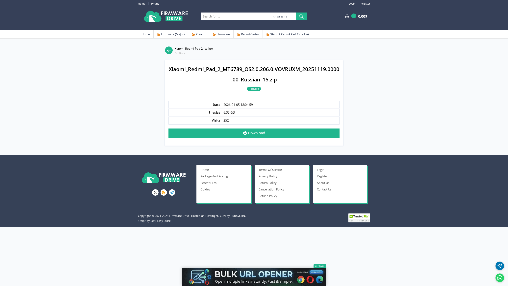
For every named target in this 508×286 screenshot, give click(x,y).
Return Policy (268, 183)
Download (256, 132)
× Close (320, 266)
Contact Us (324, 189)
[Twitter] (155, 192)
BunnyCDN (238, 216)
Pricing (155, 3)
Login (352, 3)
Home (141, 3)
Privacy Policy (268, 176)
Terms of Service (270, 170)
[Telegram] (172, 192)
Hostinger (211, 216)
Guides (205, 189)
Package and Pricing (214, 176)
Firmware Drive (166, 16)
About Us (323, 183)
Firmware (223, 34)
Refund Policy (268, 196)
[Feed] (164, 192)
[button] (301, 16)
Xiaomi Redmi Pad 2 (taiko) (289, 34)
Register (365, 3)
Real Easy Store (160, 221)
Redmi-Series (249, 34)
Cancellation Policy (271, 189)
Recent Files (208, 183)
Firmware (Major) (172, 34)
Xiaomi (200, 34)
